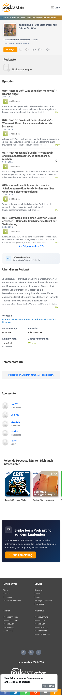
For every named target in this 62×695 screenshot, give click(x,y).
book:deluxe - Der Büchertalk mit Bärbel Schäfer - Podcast (29, 321)
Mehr (57, 307)
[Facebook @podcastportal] (38, 652)
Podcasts (15, 18)
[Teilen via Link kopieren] (55, 692)
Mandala (15, 422)
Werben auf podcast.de (12, 600)
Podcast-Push (39, 624)
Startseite (5, 18)
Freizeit (12, 43)
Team (5, 590)
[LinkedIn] (31, 652)
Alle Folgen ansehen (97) (31, 246)
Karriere (6, 593)
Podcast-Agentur (40, 631)
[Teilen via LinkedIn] (15, 692)
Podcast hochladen (10, 620)
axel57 (14, 404)
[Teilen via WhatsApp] (25, 692)
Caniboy (15, 414)
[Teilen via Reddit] (35, 692)
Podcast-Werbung (41, 627)
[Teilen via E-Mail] (45, 692)
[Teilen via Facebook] (5, 692)
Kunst (5, 43)
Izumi (14, 440)
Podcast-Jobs (39, 620)
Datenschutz (39, 604)
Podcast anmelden (10, 617)
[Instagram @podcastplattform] (23, 652)
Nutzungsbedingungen (43, 600)
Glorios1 (15, 431)
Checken (8, 346)
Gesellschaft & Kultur (24, 43)
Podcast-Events (9, 624)
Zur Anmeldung (22, 555)
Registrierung (8, 627)
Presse (37, 597)
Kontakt (37, 593)
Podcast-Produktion (42, 634)
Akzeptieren (48, 685)
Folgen (12, 49)
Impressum (7, 597)
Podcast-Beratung (41, 617)
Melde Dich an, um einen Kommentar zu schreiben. (31, 375)
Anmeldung (8, 631)
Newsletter (38, 590)
